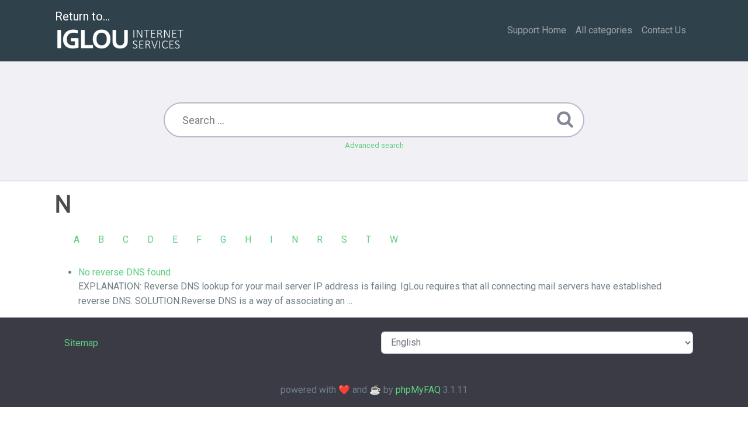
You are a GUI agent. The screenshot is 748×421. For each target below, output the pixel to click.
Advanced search (374, 145)
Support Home (536, 30)
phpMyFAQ (418, 389)
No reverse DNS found (124, 272)
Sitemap (81, 342)
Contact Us (664, 30)
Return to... (82, 16)
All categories (604, 30)
